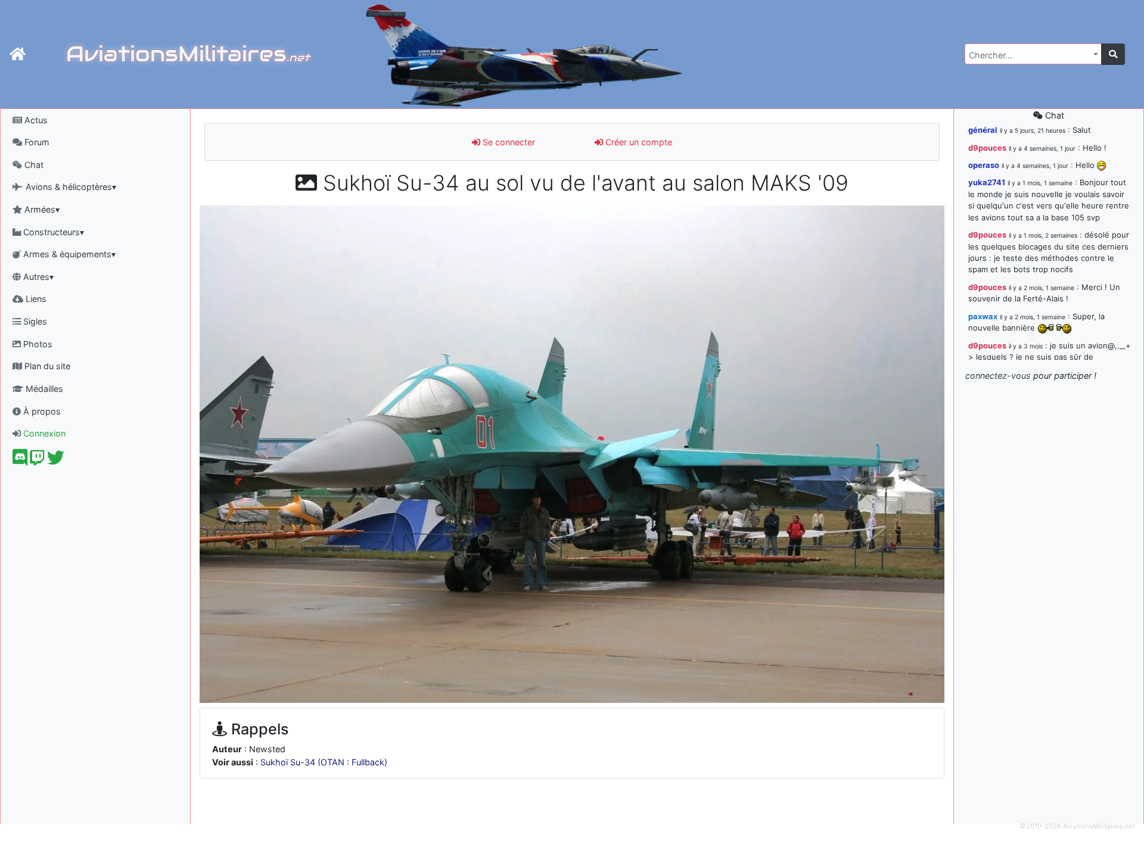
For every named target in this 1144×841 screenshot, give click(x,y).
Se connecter (507, 142)
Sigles (34, 321)
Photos (36, 344)
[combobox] (1033, 53)
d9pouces (987, 147)
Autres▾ (37, 277)
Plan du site (46, 366)
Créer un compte (637, 142)
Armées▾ (41, 209)
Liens (34, 299)
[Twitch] (37, 461)
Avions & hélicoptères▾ (69, 187)
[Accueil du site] (18, 54)
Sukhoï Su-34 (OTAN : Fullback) (323, 762)
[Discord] (20, 461)
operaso (983, 165)
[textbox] (1029, 55)
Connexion (43, 433)
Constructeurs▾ (52, 232)
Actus (35, 120)
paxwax (982, 316)
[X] (55, 461)
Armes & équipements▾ (68, 254)
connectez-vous (998, 375)
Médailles (43, 389)
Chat (32, 165)
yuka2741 (986, 182)
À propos (41, 411)
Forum (35, 142)
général (982, 130)
